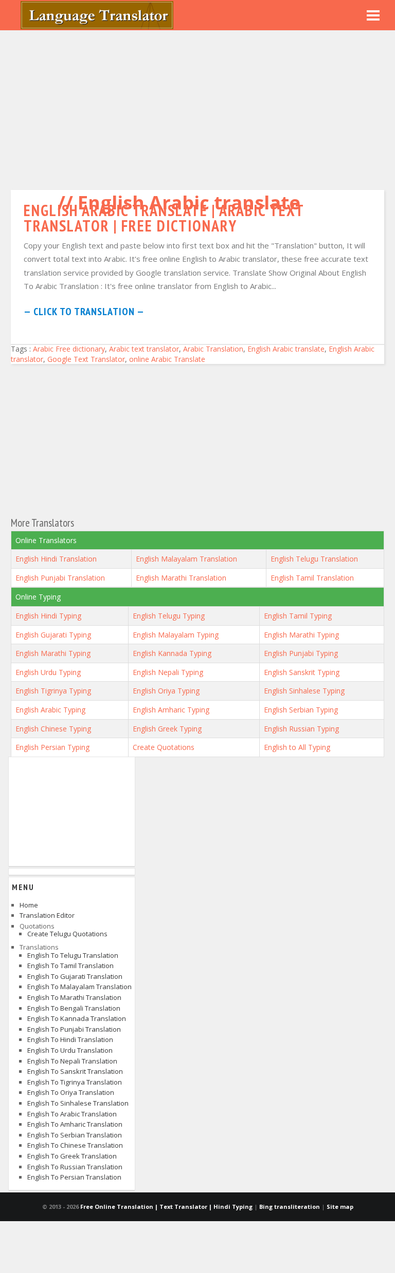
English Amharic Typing (171, 710)
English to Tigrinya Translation (74, 1082)
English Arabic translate (286, 349)
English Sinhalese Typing (304, 691)
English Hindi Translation (56, 559)
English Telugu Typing (169, 616)
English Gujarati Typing (53, 635)
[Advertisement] (197, 108)
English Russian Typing (301, 729)
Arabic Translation (213, 349)
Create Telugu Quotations (67, 933)
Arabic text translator (144, 349)
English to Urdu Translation (70, 1050)
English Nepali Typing (168, 672)
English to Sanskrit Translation (75, 1071)
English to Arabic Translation (72, 1113)
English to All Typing (297, 747)
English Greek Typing (167, 729)
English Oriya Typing (166, 691)
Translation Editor (47, 915)
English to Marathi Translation (74, 997)
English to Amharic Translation (74, 1124)
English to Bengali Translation (73, 1008)
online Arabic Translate (167, 359)
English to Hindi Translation (70, 1039)
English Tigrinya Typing (53, 691)
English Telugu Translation (314, 559)
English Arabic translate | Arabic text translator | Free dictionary (164, 218)
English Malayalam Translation (186, 559)
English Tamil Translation (312, 578)
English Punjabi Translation (60, 578)
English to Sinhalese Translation (78, 1103)
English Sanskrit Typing (301, 672)
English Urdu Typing (48, 672)
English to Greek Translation (72, 1156)
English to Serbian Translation (74, 1135)
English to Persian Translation (74, 1177)
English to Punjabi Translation (74, 1029)
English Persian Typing (52, 747)
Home (29, 905)
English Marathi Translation (181, 578)
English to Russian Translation (74, 1166)
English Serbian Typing (301, 710)
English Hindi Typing (48, 616)
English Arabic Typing (50, 710)
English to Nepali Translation (72, 1061)
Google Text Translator (86, 359)
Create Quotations (163, 747)
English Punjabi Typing (301, 653)
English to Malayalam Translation (79, 986)
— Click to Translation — (84, 311)
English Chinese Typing (53, 729)
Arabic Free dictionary (69, 349)
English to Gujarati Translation (74, 976)
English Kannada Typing (172, 653)
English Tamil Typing (298, 616)
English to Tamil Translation (70, 965)
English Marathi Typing (301, 635)
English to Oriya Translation (70, 1092)
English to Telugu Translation (72, 955)
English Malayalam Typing (176, 635)
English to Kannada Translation (76, 1018)
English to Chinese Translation (75, 1145)
